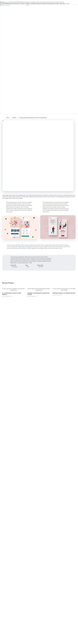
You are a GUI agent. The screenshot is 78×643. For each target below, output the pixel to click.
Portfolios (14, 117)
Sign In (27, 5)
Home (7, 117)
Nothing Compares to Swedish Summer (64, 293)
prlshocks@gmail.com (7, 296)
